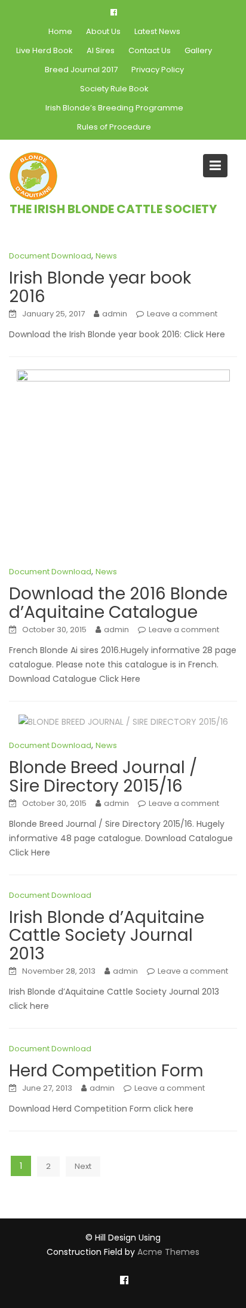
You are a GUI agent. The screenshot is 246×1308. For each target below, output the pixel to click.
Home (60, 31)
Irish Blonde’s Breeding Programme (114, 107)
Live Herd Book (44, 50)
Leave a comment (182, 313)
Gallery (198, 50)
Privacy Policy (157, 69)
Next (83, 1166)
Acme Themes (168, 1252)
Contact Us (149, 50)
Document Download (50, 255)
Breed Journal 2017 (81, 69)
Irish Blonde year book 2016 (100, 287)
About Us (103, 31)
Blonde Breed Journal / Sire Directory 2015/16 (103, 777)
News (106, 255)
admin (114, 313)
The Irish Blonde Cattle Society (113, 209)
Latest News (157, 31)
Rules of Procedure (114, 127)
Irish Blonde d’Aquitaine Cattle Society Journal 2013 (106, 936)
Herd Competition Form (106, 1070)
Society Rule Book (114, 88)
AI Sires (101, 50)
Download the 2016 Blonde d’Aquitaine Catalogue (118, 603)
